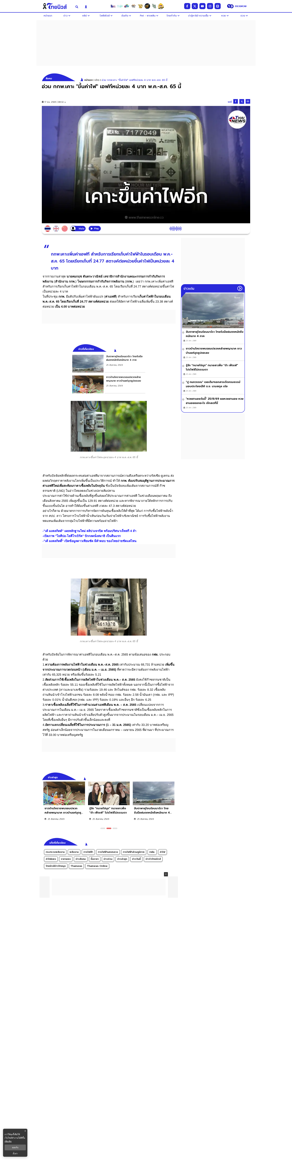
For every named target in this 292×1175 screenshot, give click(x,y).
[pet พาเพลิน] (133, 6)
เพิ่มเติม (8, 1141)
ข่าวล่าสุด (122, 859)
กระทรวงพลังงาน (55, 852)
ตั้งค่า (15, 1153)
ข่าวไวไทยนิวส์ (153, 859)
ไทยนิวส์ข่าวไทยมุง (56, 866)
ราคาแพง (66, 859)
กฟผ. (152, 852)
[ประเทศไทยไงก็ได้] (161, 6)
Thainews (76, 866)
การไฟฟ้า (88, 852)
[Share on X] (241, 101)
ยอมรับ (15, 1147)
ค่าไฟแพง (51, 859)
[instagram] (210, 6)
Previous (168, 777)
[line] (218, 6)
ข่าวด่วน (108, 859)
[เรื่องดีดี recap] (120, 6)
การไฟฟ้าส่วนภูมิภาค (133, 852)
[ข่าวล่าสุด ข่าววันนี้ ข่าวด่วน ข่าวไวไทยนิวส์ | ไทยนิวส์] (57, 6)
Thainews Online (97, 866)
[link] (108, 363)
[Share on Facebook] (235, 101)
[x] (195, 6)
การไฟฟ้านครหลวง (108, 852)
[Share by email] (248, 101)
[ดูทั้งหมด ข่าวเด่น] (239, 288)
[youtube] (202, 6)
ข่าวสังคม (81, 859)
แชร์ (230, 101)
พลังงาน (74, 852)
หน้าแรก (88, 80)
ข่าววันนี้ (136, 859)
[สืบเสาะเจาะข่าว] (113, 6)
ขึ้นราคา (95, 859)
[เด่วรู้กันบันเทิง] (127, 6)
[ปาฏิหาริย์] (147, 6)
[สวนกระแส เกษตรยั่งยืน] (154, 6)
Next (174, 777)
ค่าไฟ (162, 852)
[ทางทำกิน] (140, 6)
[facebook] (187, 6)
